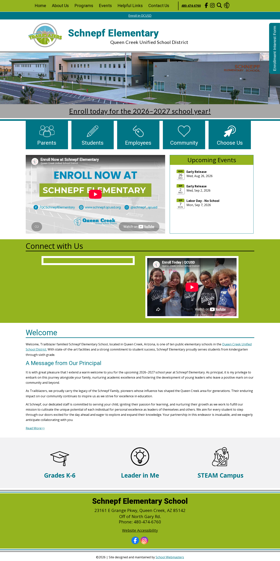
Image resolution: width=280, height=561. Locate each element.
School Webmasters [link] (170, 557)
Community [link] (184, 143)
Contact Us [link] (158, 5)
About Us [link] (60, 5)
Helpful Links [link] (130, 5)
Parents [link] (46, 143)
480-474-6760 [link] (191, 6)
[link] (206, 6)
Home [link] (40, 5)
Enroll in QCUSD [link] (139, 16)
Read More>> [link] (35, 428)
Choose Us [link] (230, 143)
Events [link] (105, 5)
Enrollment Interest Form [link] (274, 48)
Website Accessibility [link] (140, 530)
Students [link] (93, 143)
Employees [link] (138, 143)
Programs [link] (83, 5)
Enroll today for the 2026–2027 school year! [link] (140, 111)
